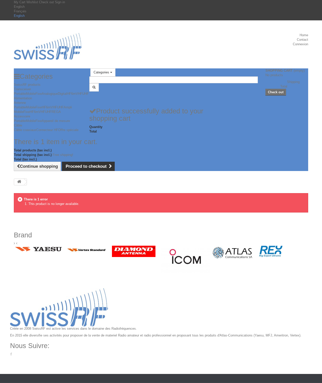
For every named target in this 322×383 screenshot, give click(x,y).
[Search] (94, 87)
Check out (47, 2)
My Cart (20, 2)
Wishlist (32, 2)
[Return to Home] (19, 182)
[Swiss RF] (48, 46)
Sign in (60, 2)
